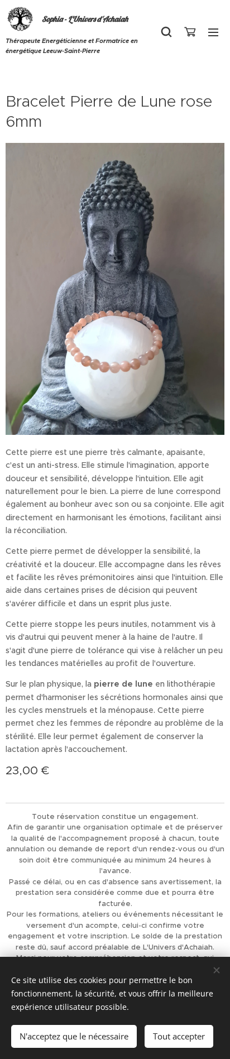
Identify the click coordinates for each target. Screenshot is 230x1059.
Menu (213, 32)
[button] (166, 32)
